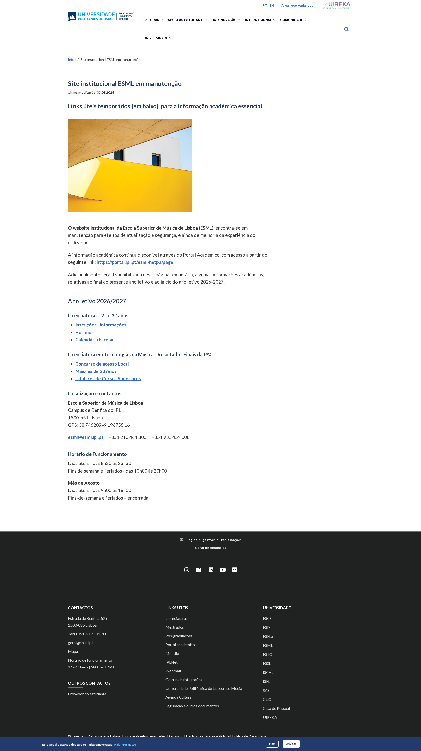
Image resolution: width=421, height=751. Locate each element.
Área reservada (293, 5)
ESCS (267, 618)
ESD (266, 627)
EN (272, 5)
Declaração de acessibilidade (208, 736)
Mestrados (174, 627)
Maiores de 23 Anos (95, 371)
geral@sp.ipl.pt (80, 642)
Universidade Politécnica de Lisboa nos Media (203, 688)
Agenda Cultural (178, 697)
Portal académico (180, 644)
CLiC (267, 699)
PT (265, 5)
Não (272, 743)
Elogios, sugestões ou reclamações (213, 540)
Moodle (172, 653)
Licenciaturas (176, 618)
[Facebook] (198, 570)
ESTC (267, 654)
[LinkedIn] (211, 570)
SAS (266, 690)
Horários (84, 332)
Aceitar (291, 743)
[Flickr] (234, 570)
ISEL (266, 681)
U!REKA (270, 717)
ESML (268, 645)
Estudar (152, 20)
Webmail (173, 670)
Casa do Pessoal (276, 708)
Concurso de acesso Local (102, 364)
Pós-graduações (178, 635)
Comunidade (292, 20)
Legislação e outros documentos (192, 706)
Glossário (176, 736)
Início (72, 59)
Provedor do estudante (87, 693)
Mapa (73, 651)
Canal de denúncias (210, 548)
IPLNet (171, 662)
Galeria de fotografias (183, 679)
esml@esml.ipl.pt (85, 437)
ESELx (268, 636)
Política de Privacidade (249, 736)
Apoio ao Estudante (186, 20)
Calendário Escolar (94, 339)
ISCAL (268, 672)
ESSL (267, 663)
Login (312, 5)
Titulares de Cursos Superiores (108, 378)
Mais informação (125, 744)
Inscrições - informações (100, 324)
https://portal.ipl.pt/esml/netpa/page (135, 262)
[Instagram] (186, 570)
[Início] (100, 15)
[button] (162, 20)
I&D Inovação (225, 20)
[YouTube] (223, 570)
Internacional (259, 20)
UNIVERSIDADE (156, 38)
